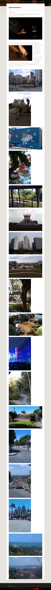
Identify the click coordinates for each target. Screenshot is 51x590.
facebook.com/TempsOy (11, 587)
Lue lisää (37, 588)
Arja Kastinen (24, 1)
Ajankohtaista (34, 1)
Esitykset (43, 1)
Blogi (37, 1)
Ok (34, 588)
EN (13, 1)
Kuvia (30, 1)
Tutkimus (27, 1)
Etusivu (20, 1)
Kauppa (40, 1)
